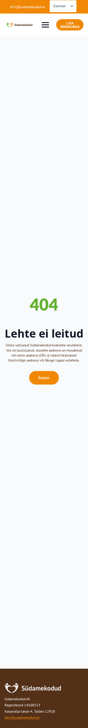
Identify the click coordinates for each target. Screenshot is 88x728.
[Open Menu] (45, 24)
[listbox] (63, 6)
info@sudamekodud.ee (27, 7)
